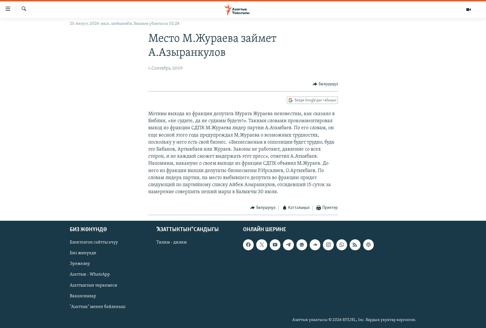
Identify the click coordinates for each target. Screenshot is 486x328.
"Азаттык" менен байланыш (97, 306)
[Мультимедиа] (468, 10)
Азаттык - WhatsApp (90, 274)
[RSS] (355, 244)
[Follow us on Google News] (301, 244)
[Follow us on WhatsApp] (341, 244)
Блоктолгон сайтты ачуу (94, 242)
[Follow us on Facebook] (248, 244)
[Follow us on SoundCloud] (315, 244)
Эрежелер (80, 264)
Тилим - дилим (171, 242)
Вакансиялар (83, 296)
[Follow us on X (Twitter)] (261, 244)
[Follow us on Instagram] (328, 244)
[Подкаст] (368, 244)
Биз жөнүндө (83, 253)
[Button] (325, 84)
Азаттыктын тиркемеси (93, 285)
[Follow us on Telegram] (288, 244)
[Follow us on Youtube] (275, 244)
